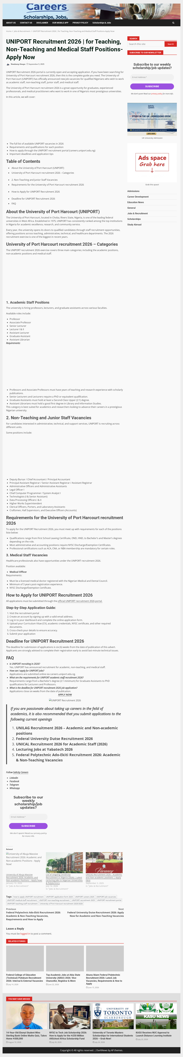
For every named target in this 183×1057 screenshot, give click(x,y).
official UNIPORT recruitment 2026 (76, 601)
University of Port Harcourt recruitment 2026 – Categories (43, 172)
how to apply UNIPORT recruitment (28, 896)
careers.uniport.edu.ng (62, 674)
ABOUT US (11, 23)
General (131, 208)
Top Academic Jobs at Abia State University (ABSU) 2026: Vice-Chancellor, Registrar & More (65, 958)
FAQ (14, 203)
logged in (25, 933)
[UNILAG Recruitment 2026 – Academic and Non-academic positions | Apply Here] (104, 862)
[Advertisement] (65, 121)
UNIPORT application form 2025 (59, 896)
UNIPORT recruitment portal (109, 900)
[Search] (173, 23)
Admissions (133, 191)
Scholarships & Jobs (102, 23)
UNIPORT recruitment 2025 (83, 900)
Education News (135, 202)
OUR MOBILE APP (60, 23)
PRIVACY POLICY (80, 23)
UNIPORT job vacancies (106, 896)
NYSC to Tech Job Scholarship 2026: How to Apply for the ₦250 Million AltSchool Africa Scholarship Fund (69, 1016)
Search (133, 38)
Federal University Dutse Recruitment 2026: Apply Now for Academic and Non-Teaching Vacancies (95, 912)
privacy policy (40, 833)
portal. (98, 601)
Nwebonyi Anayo (17, 64)
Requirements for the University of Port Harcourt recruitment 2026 (48, 184)
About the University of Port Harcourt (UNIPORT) (38, 168)
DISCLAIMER (42, 23)
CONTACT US (26, 23)
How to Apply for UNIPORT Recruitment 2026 (36, 191)
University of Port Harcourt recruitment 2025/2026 (61, 903)
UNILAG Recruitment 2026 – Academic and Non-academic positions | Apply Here (104, 877)
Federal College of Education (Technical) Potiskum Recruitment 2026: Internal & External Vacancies (25, 958)
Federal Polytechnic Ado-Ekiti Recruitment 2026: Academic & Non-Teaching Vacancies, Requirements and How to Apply (33, 914)
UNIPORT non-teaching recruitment (54, 900)
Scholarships (134, 219)
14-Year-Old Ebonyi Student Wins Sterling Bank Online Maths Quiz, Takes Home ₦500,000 (26, 1016)
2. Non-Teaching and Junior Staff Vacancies (35, 179)
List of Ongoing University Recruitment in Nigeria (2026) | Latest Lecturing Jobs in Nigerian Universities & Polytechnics (64, 878)
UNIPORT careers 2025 (84, 896)
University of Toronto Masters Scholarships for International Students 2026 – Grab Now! (113, 1016)
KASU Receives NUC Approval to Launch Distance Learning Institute (156, 1016)
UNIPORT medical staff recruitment (22, 900)
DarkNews (101, 1050)
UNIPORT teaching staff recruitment (22, 903)
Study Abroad (134, 224)
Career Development (138, 196)
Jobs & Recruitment (137, 213)
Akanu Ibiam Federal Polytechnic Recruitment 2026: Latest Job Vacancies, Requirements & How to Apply (105, 958)
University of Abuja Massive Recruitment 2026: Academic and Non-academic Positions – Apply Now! (24, 877)
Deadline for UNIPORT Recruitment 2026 (33, 198)
